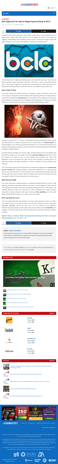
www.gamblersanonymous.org (35, 444)
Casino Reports (8, 247)
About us (24, 423)
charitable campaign (8, 205)
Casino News (5, 19)
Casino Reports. (13, 459)
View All (52, 360)
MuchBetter (31, 338)
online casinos (28, 247)
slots (52, 247)
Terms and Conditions (43, 423)
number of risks (45, 185)
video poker (18, 249)
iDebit (29, 328)
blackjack (11, 249)
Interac (29, 318)
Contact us (31, 423)
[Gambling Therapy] (51, 460)
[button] (51, 285)
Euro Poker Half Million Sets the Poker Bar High (25, 277)
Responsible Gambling (48, 427)
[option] (29, 273)
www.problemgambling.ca (20, 444)
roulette (6, 249)
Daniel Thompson (20, 24)
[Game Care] (29, 460)
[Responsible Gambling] (44, 460)
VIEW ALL (52, 313)
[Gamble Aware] (37, 460)
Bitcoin (29, 349)
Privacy (53, 423)
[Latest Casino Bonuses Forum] (36, 413)
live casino (27, 249)
